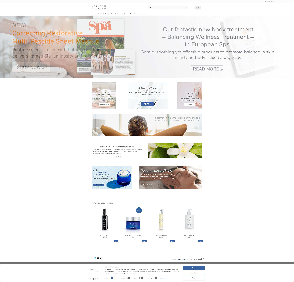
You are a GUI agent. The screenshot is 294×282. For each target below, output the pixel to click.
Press (139, 13)
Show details (163, 278)
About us (145, 13)
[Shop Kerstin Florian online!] (147, 95)
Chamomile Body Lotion (189, 235)
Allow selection (194, 273)
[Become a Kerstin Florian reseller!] (104, 95)
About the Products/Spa (104, 13)
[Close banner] (207, 266)
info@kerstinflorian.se (180, 259)
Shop (94, 13)
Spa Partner (125, 13)
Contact (151, 13)
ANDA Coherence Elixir (104, 235)
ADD (116, 241)
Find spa (117, 13)
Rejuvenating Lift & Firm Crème (133, 235)
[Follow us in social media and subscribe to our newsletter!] (189, 95)
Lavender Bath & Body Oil (161, 235)
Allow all (193, 267)
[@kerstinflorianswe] (201, 259)
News (135, 13)
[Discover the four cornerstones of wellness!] (147, 125)
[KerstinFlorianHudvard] (199, 259)
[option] (105, 224)
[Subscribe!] (203, 259)
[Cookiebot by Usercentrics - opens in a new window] (94, 279)
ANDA (112, 13)
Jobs (130, 13)
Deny (193, 278)
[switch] (128, 278)
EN (267, 1)
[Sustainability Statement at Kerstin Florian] (118, 150)
